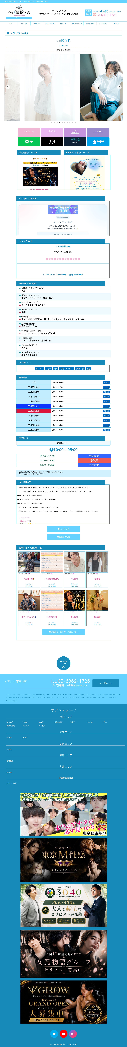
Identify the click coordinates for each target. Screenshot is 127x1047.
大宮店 (25, 737)
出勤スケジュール (90, 23)
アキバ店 (89, 722)
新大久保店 (11, 726)
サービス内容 (37, 23)
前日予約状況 (25, 697)
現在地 (97, 579)
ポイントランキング (38, 697)
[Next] (119, 87)
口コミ (68, 697)
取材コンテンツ (86, 697)
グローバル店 (11, 783)
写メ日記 (76, 697)
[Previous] (7, 87)
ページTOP (63, 662)
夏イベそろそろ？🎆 (29, 617)
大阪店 (9, 749)
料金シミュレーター (77, 23)
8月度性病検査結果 (52, 579)
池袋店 (72, 722)
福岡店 (9, 772)
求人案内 (112, 697)
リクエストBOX (11, 700)
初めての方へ (24, 23)
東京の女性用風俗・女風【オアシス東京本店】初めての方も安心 (26, 1)
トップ (8, 694)
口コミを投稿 (64, 537)
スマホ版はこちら (105, 683)
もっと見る (64, 529)
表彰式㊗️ (97, 617)
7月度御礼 (74, 579)
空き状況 (106, 382)
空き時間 (94, 456)
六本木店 (42, 726)
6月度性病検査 (52, 617)
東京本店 (10, 722)
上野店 (104, 722)
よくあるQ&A (92, 694)
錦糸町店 (26, 726)
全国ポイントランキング (56, 697)
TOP (10, 23)
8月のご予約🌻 (29, 579)
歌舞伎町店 (58, 722)
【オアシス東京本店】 (69, 1044)
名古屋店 (10, 761)
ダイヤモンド (63, 46)
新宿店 (41, 722)
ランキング (116, 23)
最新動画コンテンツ (100, 697)
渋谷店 (25, 722)
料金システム (63, 23)
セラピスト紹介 (103, 23)
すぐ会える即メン (12, 697)
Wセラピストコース (50, 23)
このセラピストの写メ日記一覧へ (64, 632)
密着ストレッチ (29, 694)
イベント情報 (103, 694)
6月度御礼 (74, 617)
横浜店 (9, 737)
